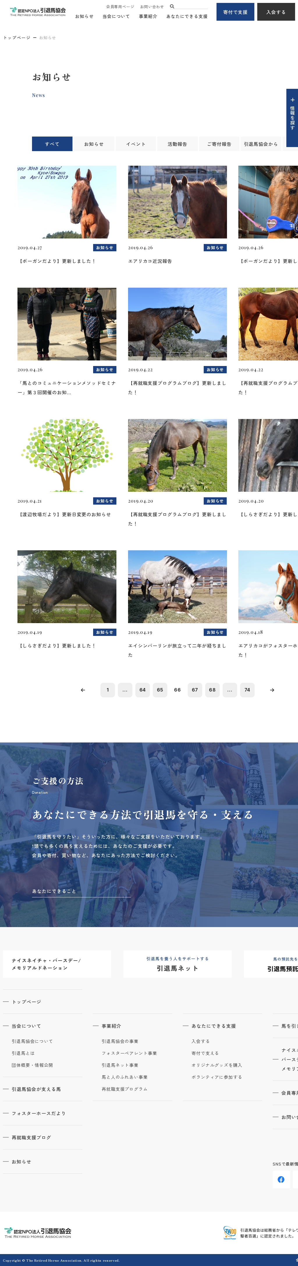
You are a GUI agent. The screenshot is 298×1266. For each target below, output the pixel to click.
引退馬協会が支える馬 (36, 1088)
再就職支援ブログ (31, 1137)
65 (160, 690)
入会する (276, 11)
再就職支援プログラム (125, 1089)
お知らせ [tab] (94, 143)
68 (212, 690)
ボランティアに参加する (216, 1077)
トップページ (17, 37)
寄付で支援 (235, 11)
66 (177, 690)
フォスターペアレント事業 (129, 1053)
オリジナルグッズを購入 (216, 1065)
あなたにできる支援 (187, 16)
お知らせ (84, 16)
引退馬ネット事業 (120, 1065)
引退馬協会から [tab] (261, 143)
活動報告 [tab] (177, 143)
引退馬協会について (32, 1041)
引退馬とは (23, 1053)
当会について (116, 16)
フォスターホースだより (39, 1113)
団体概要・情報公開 (32, 1065)
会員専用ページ (120, 6)
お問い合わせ (152, 6)
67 (195, 690)
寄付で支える (205, 1053)
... (125, 690)
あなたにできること (54, 890)
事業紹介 (148, 16)
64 (142, 690)
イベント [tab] (136, 143)
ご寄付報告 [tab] (219, 143)
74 (247, 690)
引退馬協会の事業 (120, 1041)
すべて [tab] (52, 143)
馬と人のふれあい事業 (125, 1077)
